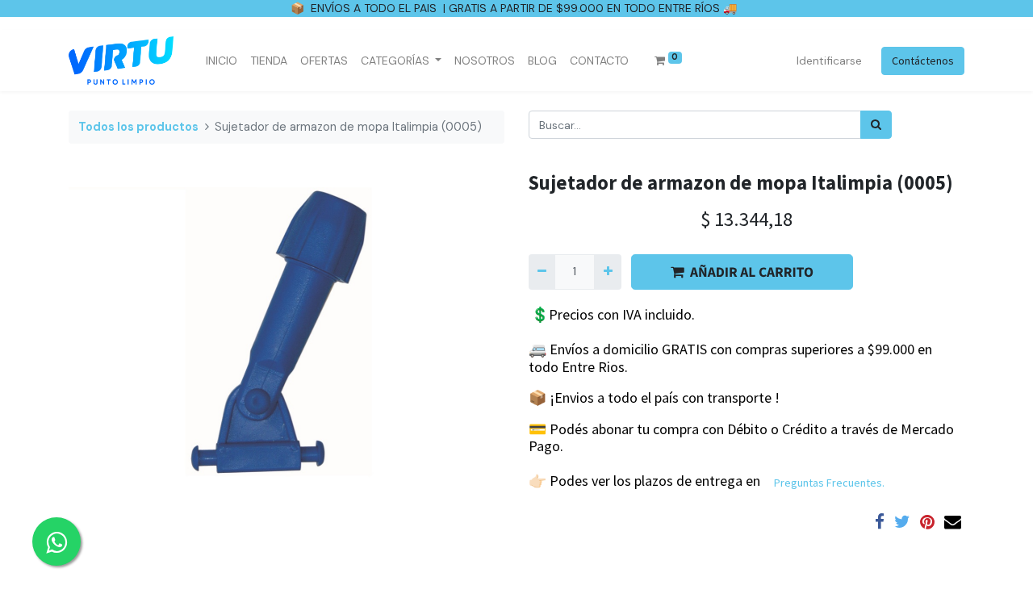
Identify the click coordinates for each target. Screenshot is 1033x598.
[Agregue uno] (607, 271)
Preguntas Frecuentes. (829, 482)
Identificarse (829, 60)
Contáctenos (923, 60)
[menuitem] (221, 61)
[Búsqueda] (876, 125)
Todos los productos (138, 126)
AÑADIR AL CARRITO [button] (751, 272)
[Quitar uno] (542, 271)
